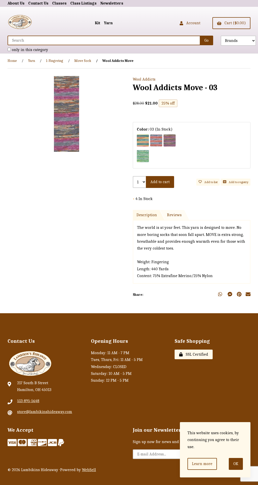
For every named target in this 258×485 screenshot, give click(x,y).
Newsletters (111, 3)
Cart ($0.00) (234, 23)
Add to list (210, 182)
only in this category (29, 49)
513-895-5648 (28, 401)
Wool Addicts (144, 79)
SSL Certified (196, 354)
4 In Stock (143, 199)
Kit (97, 23)
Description (147, 215)
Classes (59, 3)
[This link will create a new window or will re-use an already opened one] (239, 294)
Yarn (108, 23)
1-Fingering (54, 61)
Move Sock (82, 61)
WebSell (89, 470)
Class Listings (83, 3)
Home (12, 61)
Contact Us (38, 3)
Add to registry (237, 182)
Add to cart (160, 182)
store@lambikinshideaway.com (44, 411)
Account (192, 23)
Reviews (174, 215)
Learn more (202, 464)
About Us (16, 3)
